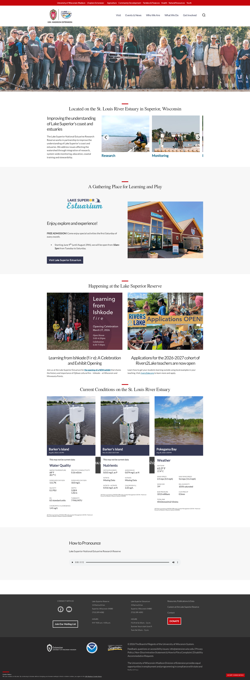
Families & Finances (151, 3)
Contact (170, 612)
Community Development (129, 3)
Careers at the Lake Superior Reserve (183, 607)
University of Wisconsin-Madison (71, 3)
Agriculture (112, 3)
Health (164, 3)
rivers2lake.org (147, 373)
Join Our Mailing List (65, 624)
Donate (174, 621)
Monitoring (160, 155)
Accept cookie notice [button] (235, 675)
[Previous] (106, 137)
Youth (189, 3)
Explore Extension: (96, 3)
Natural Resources (177, 3)
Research (108, 155)
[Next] (198, 137)
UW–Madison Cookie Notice (93, 676)
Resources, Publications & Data (180, 601)
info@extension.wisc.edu (182, 648)
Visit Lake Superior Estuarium (65, 260)
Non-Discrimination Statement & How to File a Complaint (163, 652)
